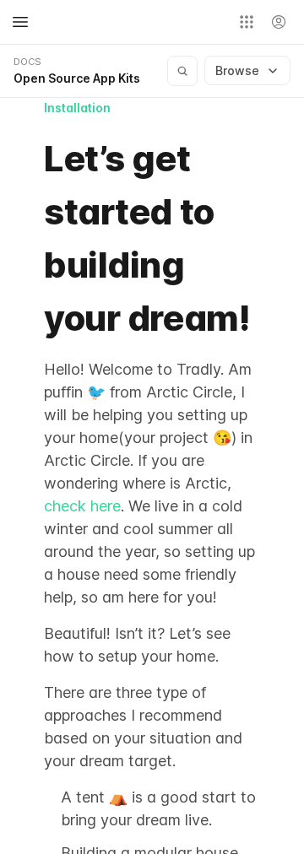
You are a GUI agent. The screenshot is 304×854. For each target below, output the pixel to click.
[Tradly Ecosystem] (246, 21)
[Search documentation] (182, 71)
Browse (237, 70)
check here (82, 506)
